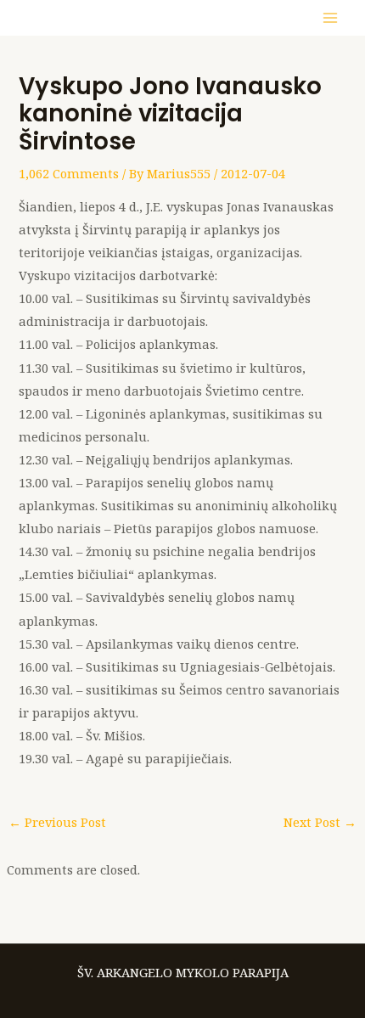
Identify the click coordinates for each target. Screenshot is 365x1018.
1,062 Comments (69, 173)
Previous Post (57, 821)
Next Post (320, 821)
